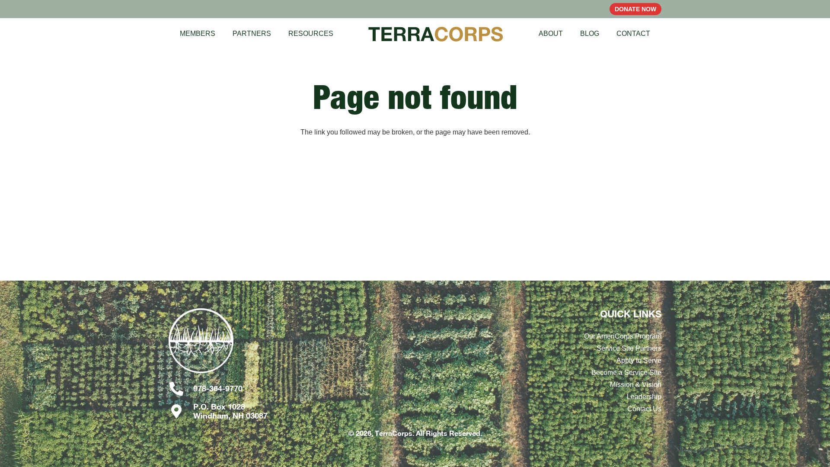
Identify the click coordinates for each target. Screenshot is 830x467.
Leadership (644, 396)
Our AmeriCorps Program (622, 336)
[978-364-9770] (181, 389)
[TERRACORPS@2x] (436, 33)
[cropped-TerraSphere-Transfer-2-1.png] (244, 345)
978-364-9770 (218, 388)
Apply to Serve (638, 360)
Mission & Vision (635, 384)
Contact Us (644, 409)
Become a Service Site (626, 372)
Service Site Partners (629, 348)
